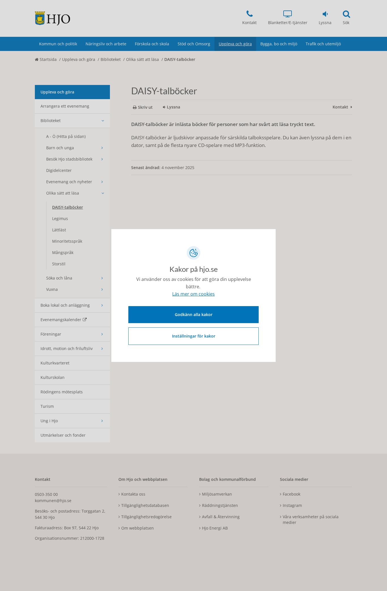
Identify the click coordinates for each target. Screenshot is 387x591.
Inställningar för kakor (193, 336)
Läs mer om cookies (193, 294)
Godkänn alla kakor (193, 314)
